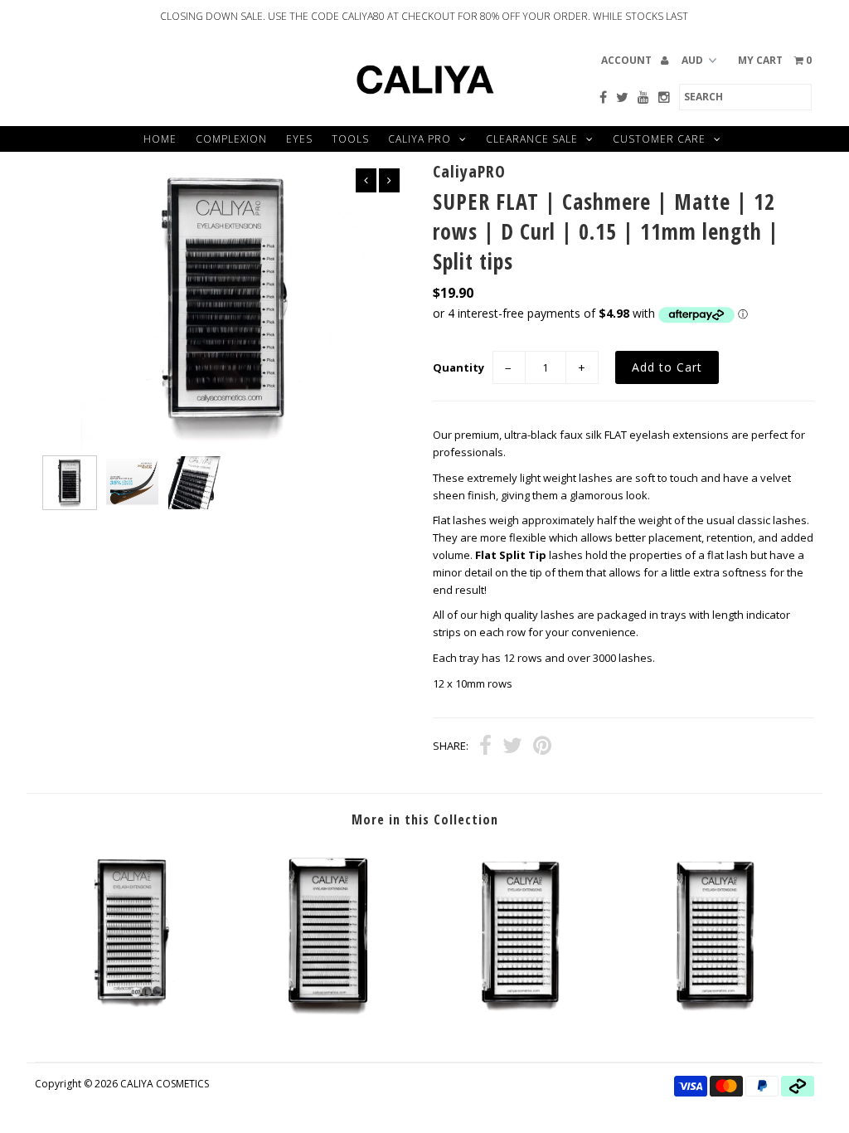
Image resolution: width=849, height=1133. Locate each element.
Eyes (299, 139)
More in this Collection (425, 819)
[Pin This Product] (542, 747)
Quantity (458, 367)
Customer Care (659, 139)
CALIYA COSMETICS (164, 1084)
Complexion (231, 139)
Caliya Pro (419, 139)
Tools (350, 139)
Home (160, 139)
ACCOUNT (627, 60)
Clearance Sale (532, 139)
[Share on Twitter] (512, 747)
